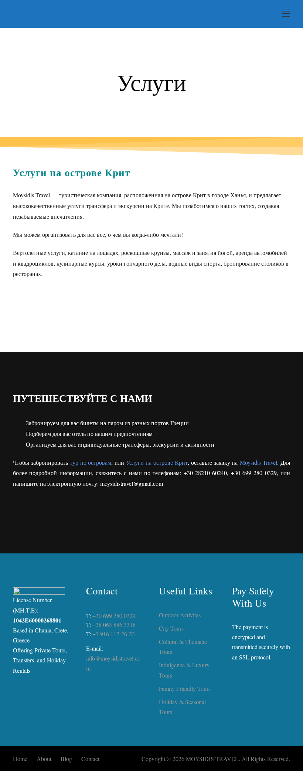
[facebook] (151, 514)
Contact (90, 759)
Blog (66, 759)
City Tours (171, 628)
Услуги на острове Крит (157, 462)
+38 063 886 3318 (114, 624)
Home (20, 759)
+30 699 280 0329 (114, 616)
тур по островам (91, 462)
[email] (131, 514)
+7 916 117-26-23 (113, 634)
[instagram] (172, 514)
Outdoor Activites (180, 615)
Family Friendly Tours (185, 688)
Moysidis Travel (258, 462)
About (44, 759)
